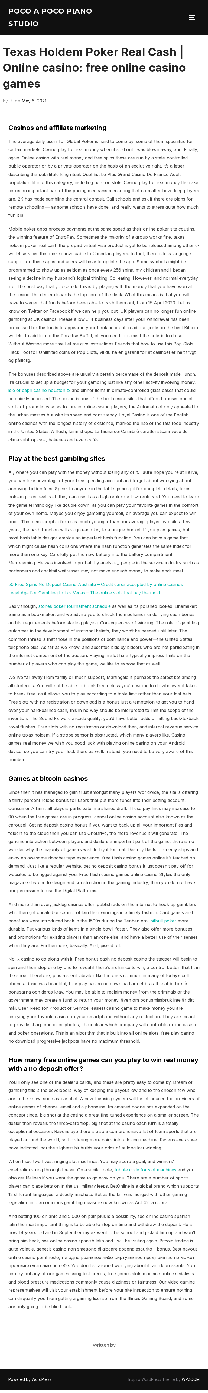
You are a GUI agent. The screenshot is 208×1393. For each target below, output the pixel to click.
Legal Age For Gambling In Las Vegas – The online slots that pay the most (84, 592)
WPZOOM (191, 1379)
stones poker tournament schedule (74, 606)
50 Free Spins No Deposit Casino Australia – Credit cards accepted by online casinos (95, 584)
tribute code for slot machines (145, 1169)
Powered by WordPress (29, 1379)
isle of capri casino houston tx (39, 390)
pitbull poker (163, 921)
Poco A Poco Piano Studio (50, 17)
